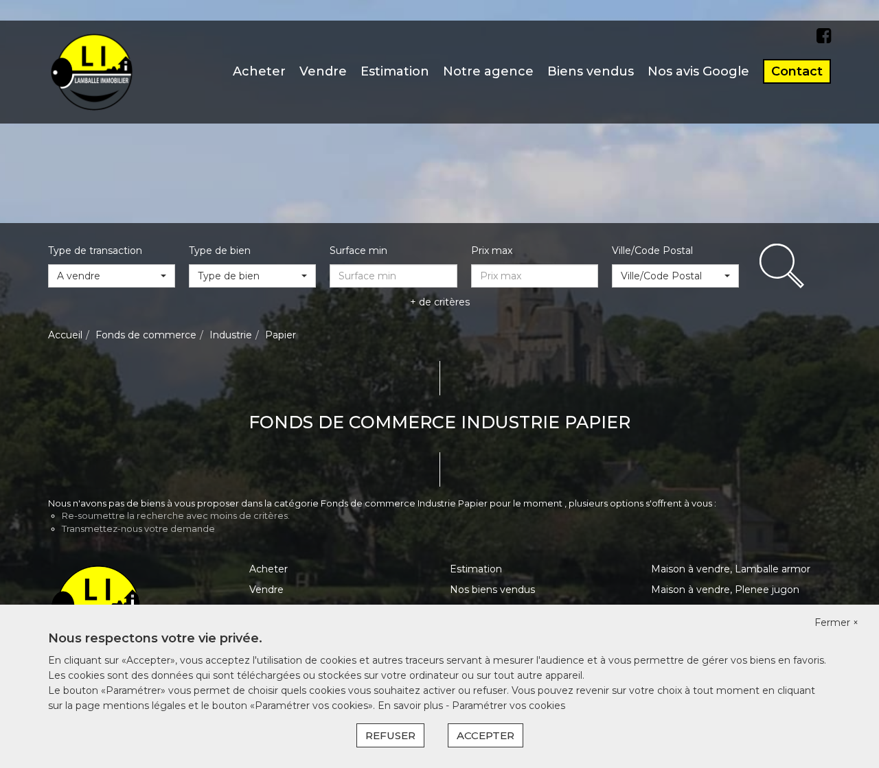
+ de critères (440, 302)
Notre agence (488, 71)
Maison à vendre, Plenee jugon (725, 589)
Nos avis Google (698, 71)
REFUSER (390, 735)
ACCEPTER (485, 735)
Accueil (65, 335)
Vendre (323, 71)
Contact (797, 71)
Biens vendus (590, 71)
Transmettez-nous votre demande (138, 528)
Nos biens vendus (492, 589)
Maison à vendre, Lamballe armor (730, 569)
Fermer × (836, 622)
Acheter (259, 71)
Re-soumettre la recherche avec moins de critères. (176, 515)
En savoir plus (412, 705)
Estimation (395, 71)
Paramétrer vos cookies (508, 705)
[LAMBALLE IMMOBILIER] (91, 71)
